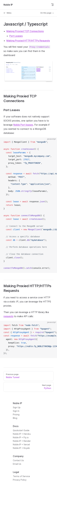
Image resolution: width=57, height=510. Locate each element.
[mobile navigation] (52, 4)
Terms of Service (21, 476)
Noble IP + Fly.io (21, 437)
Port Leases (16, 35)
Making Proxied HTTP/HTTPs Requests (28, 40)
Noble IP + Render (22, 441)
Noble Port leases (23, 124)
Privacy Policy (19, 480)
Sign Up (16, 407)
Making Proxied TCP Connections (25, 31)
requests (8, 316)
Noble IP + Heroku (22, 434)
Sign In (16, 411)
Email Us (17, 464)
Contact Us (18, 460)
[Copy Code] (52, 142)
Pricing (16, 414)
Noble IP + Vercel (21, 444)
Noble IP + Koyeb (21, 448)
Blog (15, 418)
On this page (46, 13)
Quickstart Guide (21, 430)
